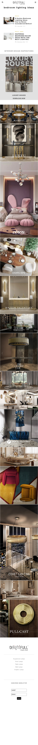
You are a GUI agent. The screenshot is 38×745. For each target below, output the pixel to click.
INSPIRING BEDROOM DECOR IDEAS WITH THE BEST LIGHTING (23, 36)
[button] (36, 80)
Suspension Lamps (19, 659)
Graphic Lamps (19, 669)
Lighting (21, 31)
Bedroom (17, 15)
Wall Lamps (19, 667)
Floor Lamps (19, 661)
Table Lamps (19, 664)
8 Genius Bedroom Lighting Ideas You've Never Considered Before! (23, 21)
